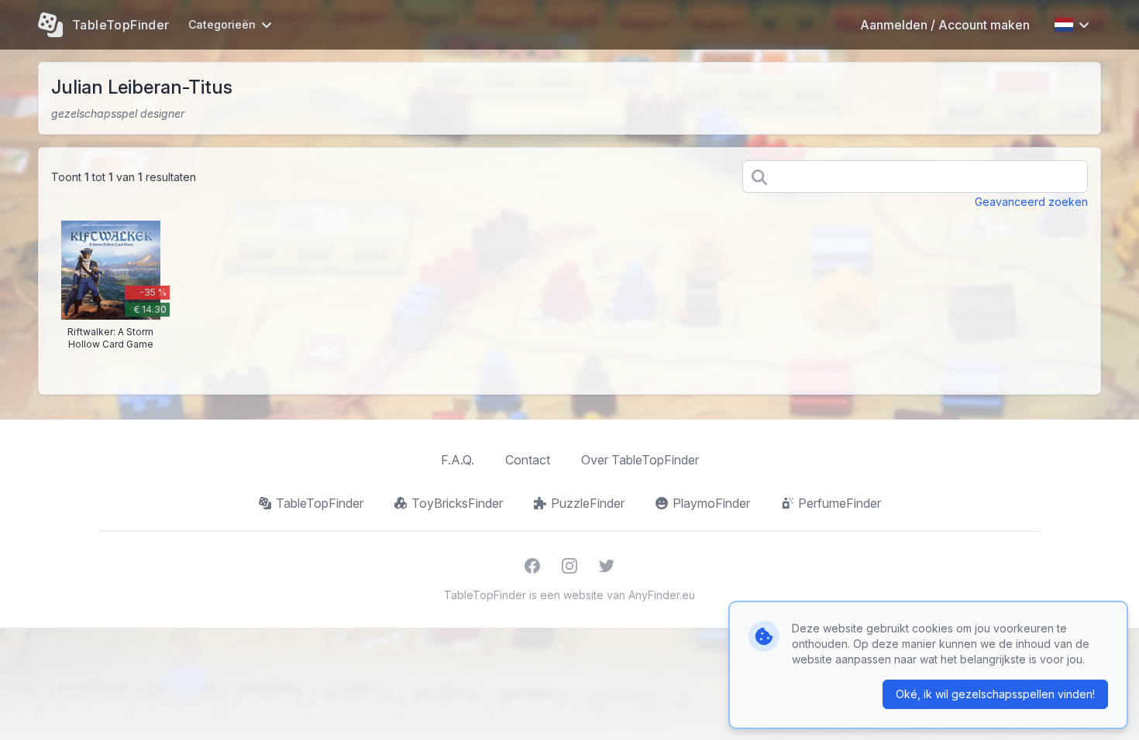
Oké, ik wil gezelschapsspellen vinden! (995, 694)
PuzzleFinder (588, 503)
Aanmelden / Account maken (945, 25)
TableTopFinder (319, 503)
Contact (527, 460)
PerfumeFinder (839, 503)
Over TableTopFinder (640, 460)
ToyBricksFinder (457, 503)
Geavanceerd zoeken (1031, 201)
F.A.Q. (457, 460)
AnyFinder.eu (661, 594)
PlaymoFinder (711, 503)
